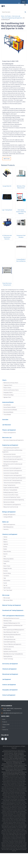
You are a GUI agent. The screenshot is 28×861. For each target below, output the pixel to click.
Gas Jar (5, 585)
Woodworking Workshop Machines (12, 634)
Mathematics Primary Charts (11, 382)
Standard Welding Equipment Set (12, 623)
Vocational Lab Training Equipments (12, 610)
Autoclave (5, 419)
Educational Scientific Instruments (9, 751)
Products (4, 722)
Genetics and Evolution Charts (11, 390)
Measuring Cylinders (9, 558)
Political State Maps (9, 395)
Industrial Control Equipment (11, 461)
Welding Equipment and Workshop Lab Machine (12, 626)
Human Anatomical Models (10, 409)
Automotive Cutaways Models (11, 473)
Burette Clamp (7, 573)
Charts (4, 380)
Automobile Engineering (9, 641)
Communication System (10, 454)
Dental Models (7, 405)
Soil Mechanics (7, 649)
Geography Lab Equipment (10, 690)
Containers (6, 575)
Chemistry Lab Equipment (9, 534)
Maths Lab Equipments (9, 524)
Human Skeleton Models (10, 407)
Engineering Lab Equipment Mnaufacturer (16, 763)
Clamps (5, 537)
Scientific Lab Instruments (12, 772)
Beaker (5, 549)
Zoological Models (8, 517)
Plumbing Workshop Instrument (11, 618)
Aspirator (6, 544)
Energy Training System (9, 485)
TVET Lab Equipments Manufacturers (13, 615)
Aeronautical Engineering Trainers (12, 497)
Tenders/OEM (5, 724)
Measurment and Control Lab (11, 507)
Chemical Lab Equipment (9, 669)
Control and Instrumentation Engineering (14, 499)
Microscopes (7, 597)
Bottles (5, 546)
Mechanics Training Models (10, 490)
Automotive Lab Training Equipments (13, 480)
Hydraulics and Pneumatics (10, 651)
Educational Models (8, 412)
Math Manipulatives (8, 527)
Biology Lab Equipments (9, 514)
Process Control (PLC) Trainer (11, 494)
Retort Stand (7, 566)
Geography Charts (8, 392)
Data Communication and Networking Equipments (12, 451)
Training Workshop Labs (9, 639)
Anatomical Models (8, 402)
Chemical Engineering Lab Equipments (13, 459)
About (23, 2)
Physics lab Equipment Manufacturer (17, 758)
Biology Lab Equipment (9, 512)
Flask (5, 563)
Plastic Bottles (7, 551)
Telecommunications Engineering (12, 482)
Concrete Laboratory (9, 646)
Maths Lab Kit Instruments (7, 769)
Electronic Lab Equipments (7, 765)
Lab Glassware (6, 424)
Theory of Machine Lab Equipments (12, 644)
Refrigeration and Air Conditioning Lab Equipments (12, 464)
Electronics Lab (16, 16)
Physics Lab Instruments (19, 769)
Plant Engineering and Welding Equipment (14, 629)
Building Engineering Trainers (11, 492)
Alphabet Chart (7, 397)
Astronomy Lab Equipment (10, 663)
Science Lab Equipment (9, 684)
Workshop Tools (8, 620)
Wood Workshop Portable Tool (11, 632)
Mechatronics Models (9, 502)
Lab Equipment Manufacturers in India (10, 759)
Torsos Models (7, 414)
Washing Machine (8, 656)
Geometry (6, 529)
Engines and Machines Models (11, 487)
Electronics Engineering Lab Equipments (12, 18)
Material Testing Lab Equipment (11, 605)
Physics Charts (7, 387)
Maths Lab (5, 522)
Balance (6, 541)
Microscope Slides (8, 600)
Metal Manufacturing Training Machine (13, 654)
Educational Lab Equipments (20, 767)
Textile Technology (8, 658)
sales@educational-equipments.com (12, 713)
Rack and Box (7, 580)
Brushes (6, 571)
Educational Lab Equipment (10, 674)
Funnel (5, 583)
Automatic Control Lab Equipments (12, 468)
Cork (5, 556)
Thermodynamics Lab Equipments (12, 504)
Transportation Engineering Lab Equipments (15, 477)
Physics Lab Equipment (9, 430)
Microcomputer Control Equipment (12, 456)
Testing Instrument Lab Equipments (13, 475)
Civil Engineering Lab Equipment (11, 447)
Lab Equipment (6, 679)
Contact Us (5, 729)
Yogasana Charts (8, 385)
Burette (5, 554)
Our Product (8, 16)
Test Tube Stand (8, 590)
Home (2, 16)
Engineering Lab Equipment (10, 445)
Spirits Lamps (7, 587)
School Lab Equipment (8, 695)
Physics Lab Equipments (10, 432)
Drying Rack (6, 561)
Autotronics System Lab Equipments (13, 470)
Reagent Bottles (8, 568)
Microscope (5, 595)
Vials (5, 578)
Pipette (5, 539)
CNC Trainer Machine (9, 637)
